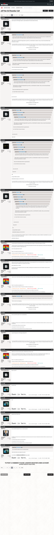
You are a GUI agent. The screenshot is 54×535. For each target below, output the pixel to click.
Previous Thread (4, 474)
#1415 (52, 312)
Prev (2, 15)
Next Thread (50, 474)
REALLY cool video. (40, 254)
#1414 (52, 293)
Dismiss (51, 1)
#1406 (52, 52)
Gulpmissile (18, 55)
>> (20, 55)
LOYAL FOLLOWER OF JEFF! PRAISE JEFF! (32, 47)
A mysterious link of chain (15, 254)
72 (14, 15)
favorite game (34, 394)
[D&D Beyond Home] (4, 4)
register (34, 463)
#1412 (52, 260)
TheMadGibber (18, 296)
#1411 (52, 241)
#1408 (52, 107)
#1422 (52, 426)
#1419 (52, 383)
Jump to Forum (27, 474)
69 (7, 15)
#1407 (52, 72)
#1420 (52, 397)
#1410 (52, 189)
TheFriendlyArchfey (19, 34)
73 (16, 15)
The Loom (29, 49)
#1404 (52, 17)
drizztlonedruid (18, 447)
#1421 (52, 412)
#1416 (52, 330)
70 (9, 15)
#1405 (52, 32)
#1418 (52, 368)
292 (19, 15)
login (27, 463)
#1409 (52, 140)
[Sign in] (50, 4)
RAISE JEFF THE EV (30, 254)
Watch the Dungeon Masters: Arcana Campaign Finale (24, 1)
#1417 (52, 349)
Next (22, 15)
